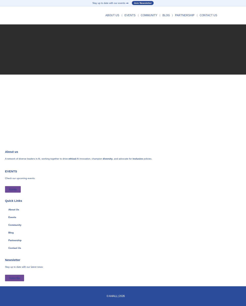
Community (149, 15)
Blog (166, 15)
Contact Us (208, 15)
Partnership (184, 15)
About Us (112, 15)
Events (130, 15)
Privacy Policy (132, 295)
